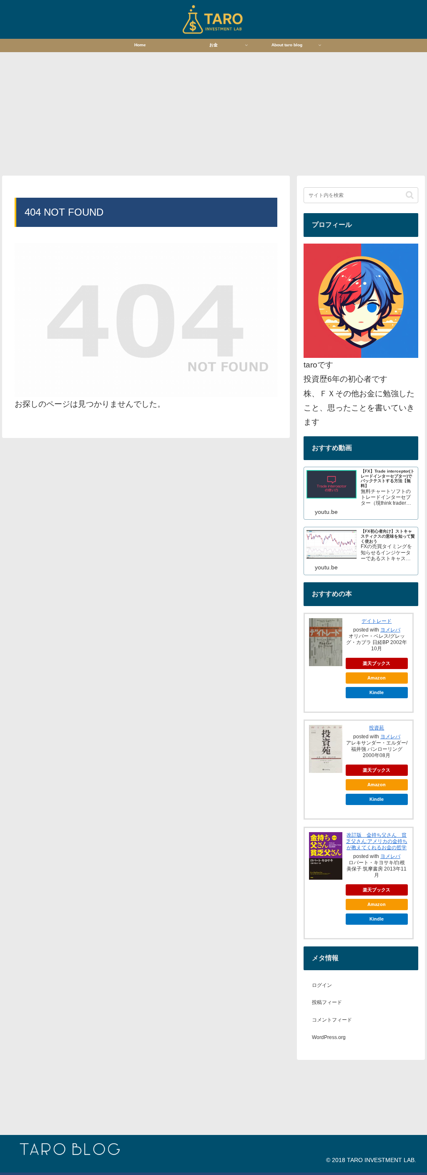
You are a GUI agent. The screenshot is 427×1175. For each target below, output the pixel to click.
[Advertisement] (213, 113)
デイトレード (377, 621)
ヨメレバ (390, 630)
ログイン (322, 985)
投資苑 (376, 728)
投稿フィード (327, 1002)
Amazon (376, 677)
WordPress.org (329, 1037)
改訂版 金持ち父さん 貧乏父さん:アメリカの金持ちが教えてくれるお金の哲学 (376, 841)
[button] (409, 195)
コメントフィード (332, 1020)
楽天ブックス (376, 663)
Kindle (376, 692)
